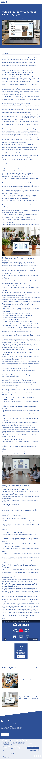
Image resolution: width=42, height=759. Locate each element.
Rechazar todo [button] (33, 750)
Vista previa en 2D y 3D (23, 96)
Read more (10, 744)
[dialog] (21, 749)
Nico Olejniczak (14, 18)
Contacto (37, 1)
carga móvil (11, 361)
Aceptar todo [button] (32, 747)
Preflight (24, 283)
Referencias (30, 1)
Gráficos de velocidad (6, 488)
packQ (13, 727)
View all (37, 667)
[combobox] (39, 740)
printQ (11, 726)
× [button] (40, 740)
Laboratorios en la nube (7, 595)
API (34, 321)
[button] (23, 2)
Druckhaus (4, 507)
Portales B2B (28, 382)
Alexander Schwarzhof (6, 18)
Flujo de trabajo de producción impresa (24, 155)
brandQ (20, 727)
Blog (34, 1)
